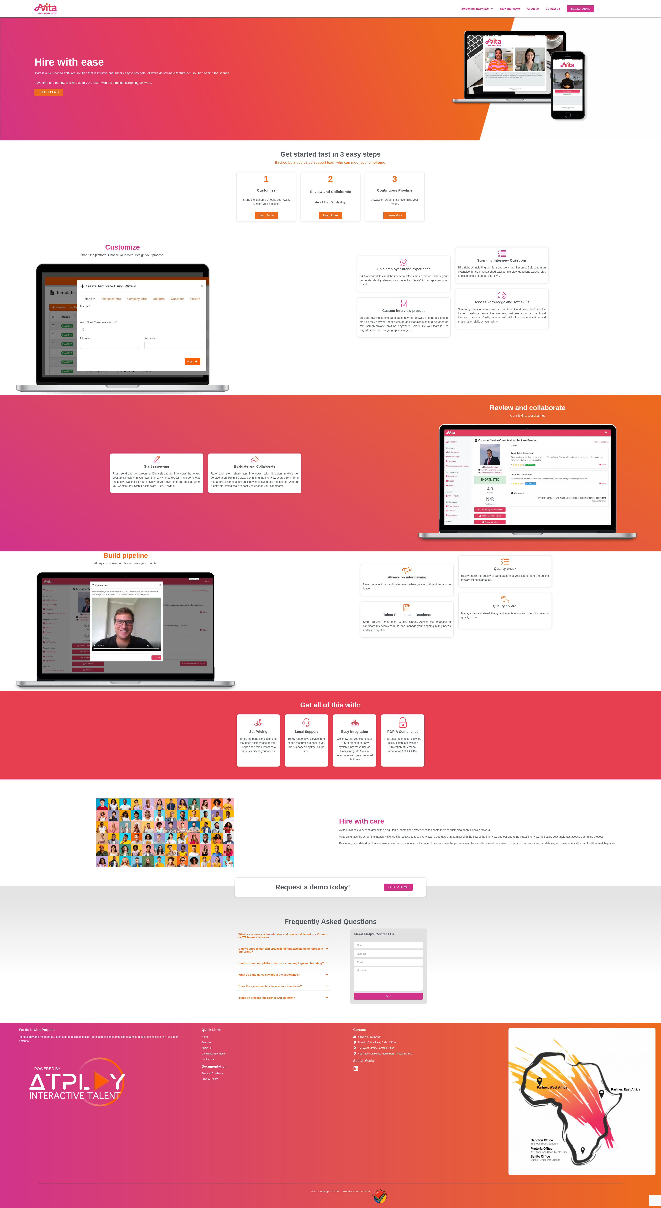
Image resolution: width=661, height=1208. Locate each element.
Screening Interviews (475, 8)
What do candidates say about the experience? (269, 974)
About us (533, 8)
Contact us (553, 8)
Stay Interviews (510, 8)
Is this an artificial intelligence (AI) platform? (266, 997)
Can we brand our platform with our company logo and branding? (281, 963)
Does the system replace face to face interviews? (270, 986)
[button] (283, 935)
